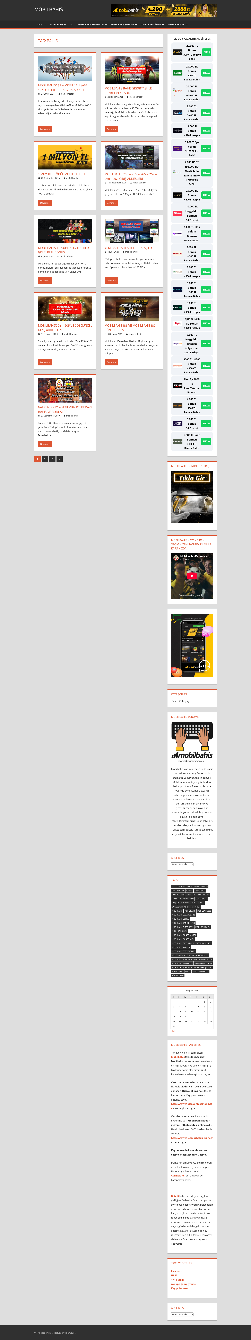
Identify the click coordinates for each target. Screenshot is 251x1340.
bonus (189, 890)
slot (195, 971)
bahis (189, 886)
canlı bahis (199, 890)
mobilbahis (177, 911)
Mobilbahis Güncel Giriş (183, 939)
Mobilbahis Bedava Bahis (183, 915)
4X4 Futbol (177, 1279)
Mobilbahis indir (203, 943)
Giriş (39, 24)
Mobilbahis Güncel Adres (184, 935)
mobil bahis (189, 911)
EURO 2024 (176, 898)
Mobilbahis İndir (151, 24)
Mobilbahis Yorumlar (91, 24)
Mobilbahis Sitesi (200, 955)
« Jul (173, 1030)
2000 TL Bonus (178, 886)
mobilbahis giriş (202, 927)
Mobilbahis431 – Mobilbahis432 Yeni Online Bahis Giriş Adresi (62, 87)
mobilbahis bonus (180, 919)
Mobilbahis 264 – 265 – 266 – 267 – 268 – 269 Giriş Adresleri (131, 176)
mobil (197, 907)
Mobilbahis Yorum (203, 963)
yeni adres (204, 971)
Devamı (44, 129)
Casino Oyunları (201, 894)
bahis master (67, 93)
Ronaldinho (177, 971)
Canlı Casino (178, 894)
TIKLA (206, 72)
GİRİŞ (207, 52)
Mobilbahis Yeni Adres (182, 963)
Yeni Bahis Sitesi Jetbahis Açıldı (129, 247)
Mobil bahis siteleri (181, 955)
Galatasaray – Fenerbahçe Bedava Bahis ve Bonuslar (65, 409)
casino (189, 894)
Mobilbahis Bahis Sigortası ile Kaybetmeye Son (128, 90)
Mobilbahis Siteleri (122, 24)
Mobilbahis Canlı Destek (183, 923)
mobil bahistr (135, 96)
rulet (188, 971)
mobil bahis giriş (180, 931)
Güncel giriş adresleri (182, 907)
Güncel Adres (197, 903)
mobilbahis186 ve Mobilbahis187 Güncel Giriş (130, 327)
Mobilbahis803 (204, 911)
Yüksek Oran (178, 975)
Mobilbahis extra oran (182, 927)
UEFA (174, 1275)
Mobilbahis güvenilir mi (183, 943)
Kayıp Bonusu (179, 1288)
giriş (174, 903)
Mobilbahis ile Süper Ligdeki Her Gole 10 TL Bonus (63, 250)
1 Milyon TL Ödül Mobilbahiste (62, 174)
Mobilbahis (48, 9)
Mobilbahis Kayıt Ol (61, 24)
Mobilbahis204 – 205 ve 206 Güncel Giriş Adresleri (65, 327)
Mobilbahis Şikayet (203, 967)
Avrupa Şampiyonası (183, 1284)
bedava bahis (178, 890)
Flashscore (177, 1271)
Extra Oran (188, 898)
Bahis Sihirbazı (201, 886)
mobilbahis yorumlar (182, 967)
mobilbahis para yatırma (183, 951)
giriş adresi (183, 903)
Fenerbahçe (201, 898)
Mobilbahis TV (176, 24)
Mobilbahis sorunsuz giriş (184, 959)
